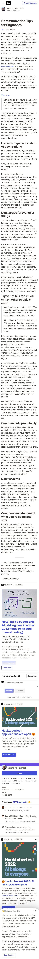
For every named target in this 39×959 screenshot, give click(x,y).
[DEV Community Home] (8, 3)
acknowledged (7, 66)
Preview (20, 691)
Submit (9, 691)
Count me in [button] (9, 955)
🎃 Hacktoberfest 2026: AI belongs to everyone (18, 883)
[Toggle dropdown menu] (36, 585)
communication (8, 29)
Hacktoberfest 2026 (10, 896)
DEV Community (20, 802)
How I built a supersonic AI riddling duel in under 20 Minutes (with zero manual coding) (18, 627)
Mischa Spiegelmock (15, 8)
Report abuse (27, 697)
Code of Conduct (13, 697)
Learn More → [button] (8, 755)
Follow (19, 773)
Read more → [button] (8, 908)
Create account (30, 3)
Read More (7, 668)
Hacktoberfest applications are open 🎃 (18, 732)
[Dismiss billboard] (35, 911)
